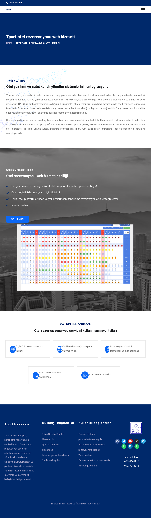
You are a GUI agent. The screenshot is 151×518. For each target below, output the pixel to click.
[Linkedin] (130, 446)
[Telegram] (143, 441)
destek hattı (16, 3)
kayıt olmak (17, 219)
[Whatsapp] (124, 446)
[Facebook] (117, 441)
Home (9, 43)
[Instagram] (136, 441)
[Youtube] (130, 441)
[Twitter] (124, 441)
